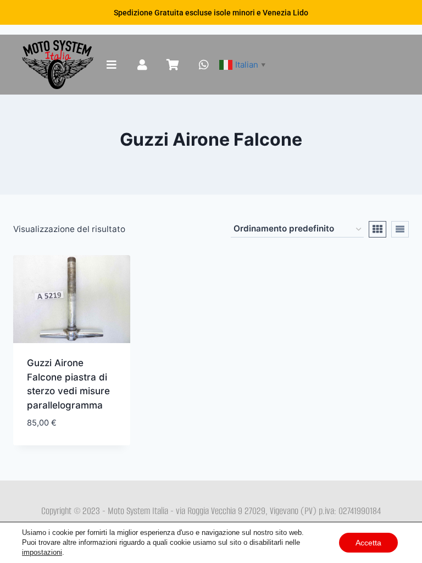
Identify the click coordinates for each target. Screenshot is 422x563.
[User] (142, 64)
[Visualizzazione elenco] (400, 229)
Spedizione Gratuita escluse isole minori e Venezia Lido (211, 12)
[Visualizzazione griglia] (377, 229)
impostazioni (42, 552)
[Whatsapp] (203, 64)
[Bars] (111, 64)
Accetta (368, 542)
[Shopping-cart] (173, 64)
